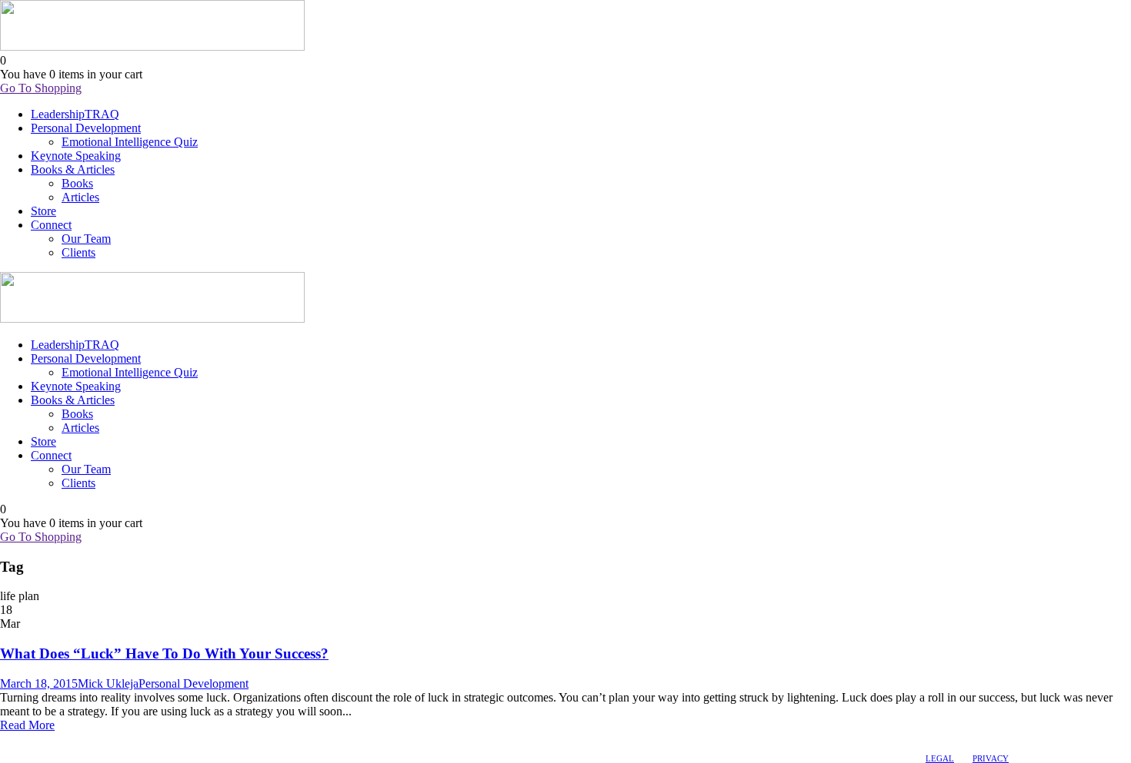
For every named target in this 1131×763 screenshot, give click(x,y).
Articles (80, 197)
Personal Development (86, 127)
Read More (27, 724)
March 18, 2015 (39, 683)
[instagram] (48, 740)
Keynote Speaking (76, 155)
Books (77, 183)
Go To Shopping (41, 88)
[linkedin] (21, 740)
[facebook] (7, 740)
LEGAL (940, 758)
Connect (51, 224)
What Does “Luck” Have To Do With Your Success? (164, 653)
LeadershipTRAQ (75, 114)
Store (43, 210)
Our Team (86, 238)
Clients (78, 252)
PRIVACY (991, 758)
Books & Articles (73, 169)
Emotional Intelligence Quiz (130, 141)
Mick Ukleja (108, 683)
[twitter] (35, 740)
